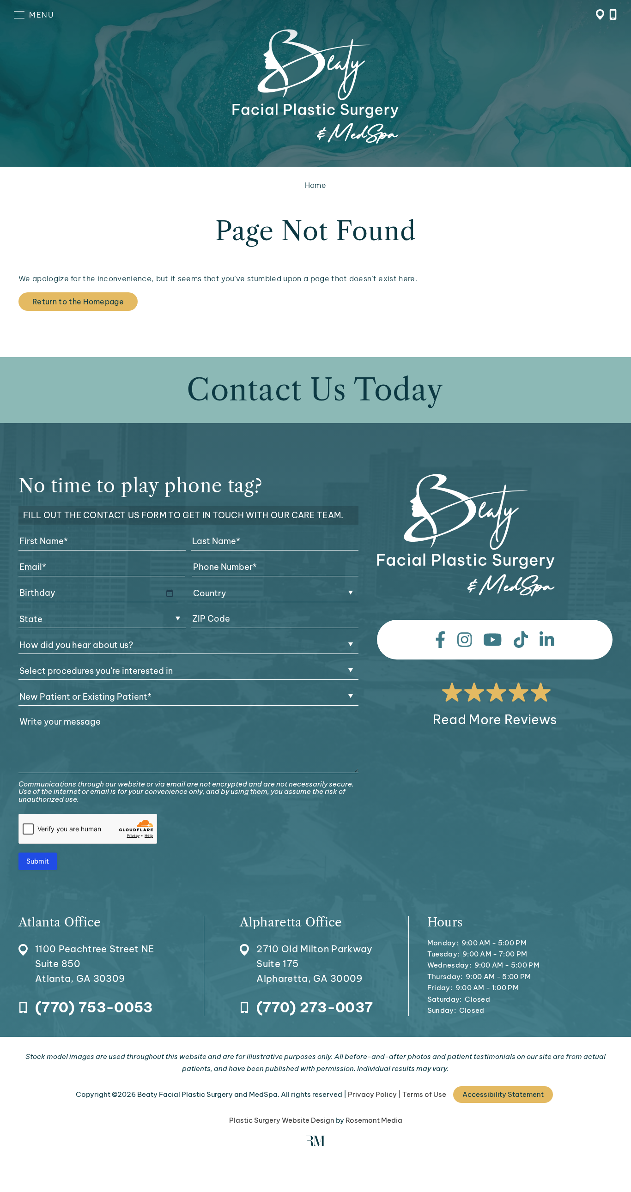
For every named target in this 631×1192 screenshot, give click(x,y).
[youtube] (492, 639)
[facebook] (440, 639)
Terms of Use (424, 1094)
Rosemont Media (374, 1120)
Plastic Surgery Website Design (281, 1120)
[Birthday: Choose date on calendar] (169, 593)
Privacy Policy (372, 1094)
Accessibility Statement (503, 1094)
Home (315, 185)
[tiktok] (521, 639)
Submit (37, 861)
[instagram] (464, 639)
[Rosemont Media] (315, 1143)
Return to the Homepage (78, 301)
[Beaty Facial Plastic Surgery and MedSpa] (466, 535)
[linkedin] (547, 639)
